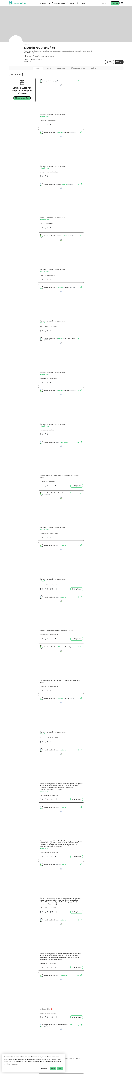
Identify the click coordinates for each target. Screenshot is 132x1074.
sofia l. (60, 184)
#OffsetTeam (44, 791)
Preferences (44, 1068)
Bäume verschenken (22, 98)
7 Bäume (63, 597)
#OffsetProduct (44, 116)
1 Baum (62, 81)
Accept (60, 1068)
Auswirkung (61, 68)
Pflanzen (72, 3)
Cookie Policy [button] (30, 1062)
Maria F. (67, 647)
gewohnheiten (59, 3)
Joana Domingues (63, 493)
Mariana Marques (63, 1024)
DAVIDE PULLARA (70, 338)
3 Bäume (60, 287)
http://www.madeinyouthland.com (45, 56)
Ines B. (67, 287)
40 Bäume (64, 975)
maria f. (67, 133)
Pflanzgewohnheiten (78, 68)
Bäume (38, 68)
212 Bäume (64, 442)
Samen (49, 68)
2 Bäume (60, 133)
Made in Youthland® (49, 81)
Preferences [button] (14, 1064)
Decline (53, 1068)
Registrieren (104, 3)
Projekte (82, 3)
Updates (93, 68)
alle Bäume (14, 74)
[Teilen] (51, 124)
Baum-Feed (46, 3)
